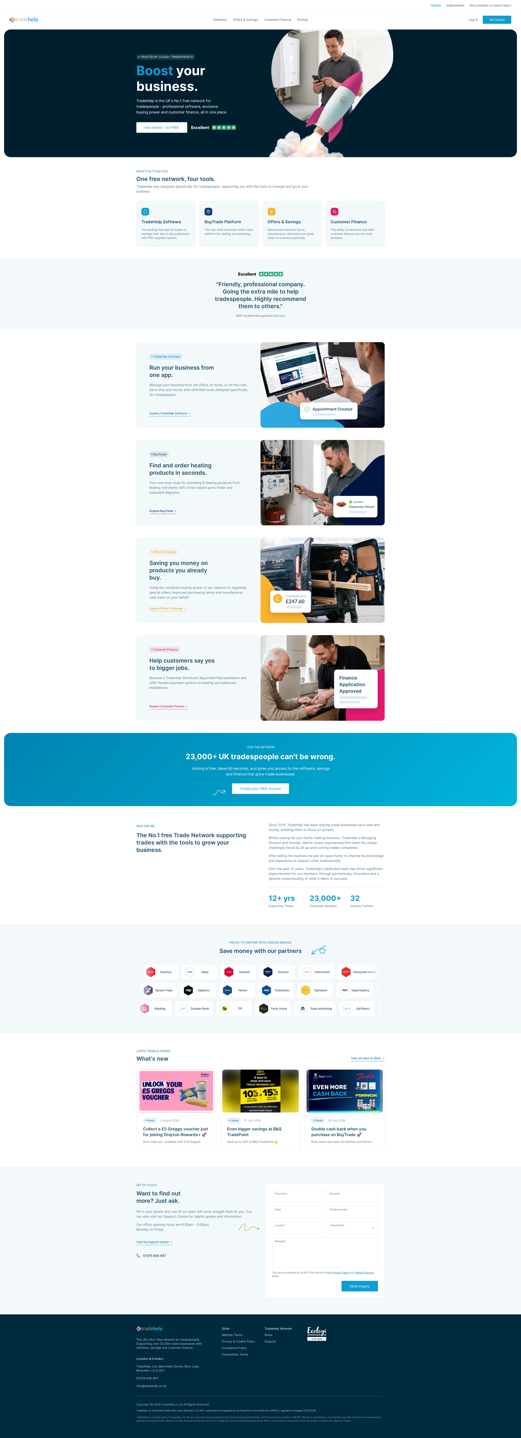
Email (278, 1209)
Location (280, 1225)
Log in (473, 20)
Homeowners (455, 5)
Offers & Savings (245, 20)
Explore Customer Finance (166, 706)
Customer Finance (277, 20)
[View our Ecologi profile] (316, 1339)
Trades (436, 5)
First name (281, 1193)
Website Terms (232, 1335)
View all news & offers (366, 1058)
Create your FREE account (260, 788)
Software (220, 20)
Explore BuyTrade (161, 511)
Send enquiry (360, 1286)
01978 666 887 (154, 1255)
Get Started (497, 20)
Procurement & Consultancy (490, 5)
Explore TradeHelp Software (168, 413)
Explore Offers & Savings (166, 608)
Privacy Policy (341, 1272)
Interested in (337, 1225)
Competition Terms (235, 1354)
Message (280, 1241)
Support (270, 1341)
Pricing (302, 20)
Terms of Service (364, 1272)
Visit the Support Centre (152, 1242)
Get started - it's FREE (161, 127)
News (269, 1335)
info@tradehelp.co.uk (151, 1386)
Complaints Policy (234, 1348)
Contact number (338, 1209)
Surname (334, 1193)
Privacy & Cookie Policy (238, 1341)
